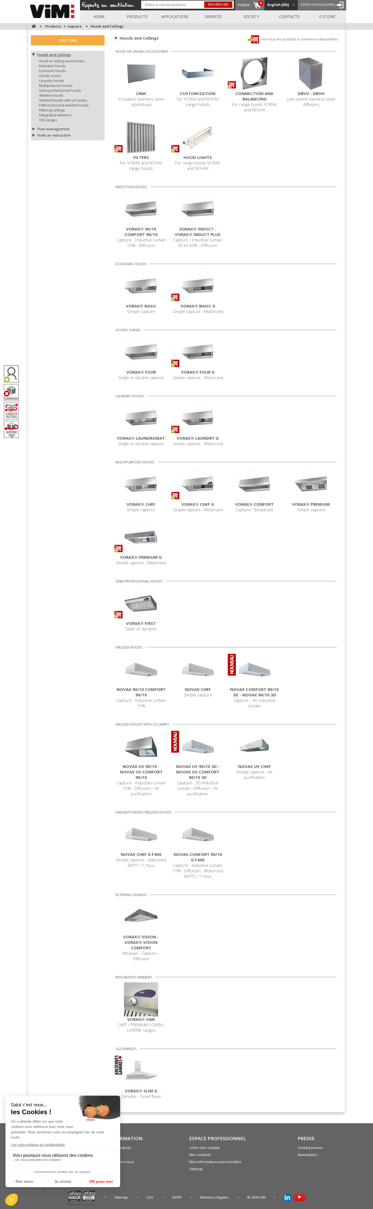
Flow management (53, 128)
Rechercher (218, 4)
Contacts (289, 16)
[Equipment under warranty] (13, 411)
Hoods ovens (50, 75)
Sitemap (196, 1168)
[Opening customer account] (13, 374)
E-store (327, 16)
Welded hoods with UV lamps (63, 100)
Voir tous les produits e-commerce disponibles (299, 39)
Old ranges (48, 119)
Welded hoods (51, 95)
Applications (175, 16)
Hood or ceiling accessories (61, 60)
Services (213, 16)
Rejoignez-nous (121, 1161)
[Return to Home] (33, 26)
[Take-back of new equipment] (13, 429)
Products (137, 16)
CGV (150, 1197)
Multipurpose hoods (56, 85)
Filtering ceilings (52, 110)
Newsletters (308, 1154)
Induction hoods (52, 65)
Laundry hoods (51, 80)
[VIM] (53, 10)
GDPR (177, 1197)
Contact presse (310, 1147)
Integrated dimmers (55, 115)
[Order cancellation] (13, 392)
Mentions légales (214, 1197)
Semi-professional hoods (60, 90)
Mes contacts (200, 1154)
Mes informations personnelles (215, 1161)
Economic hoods (52, 70)
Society (251, 16)
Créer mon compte (204, 1147)
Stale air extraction (54, 135)
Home (99, 16)
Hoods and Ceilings (54, 54)
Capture (68, 40)
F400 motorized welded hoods (64, 105)
